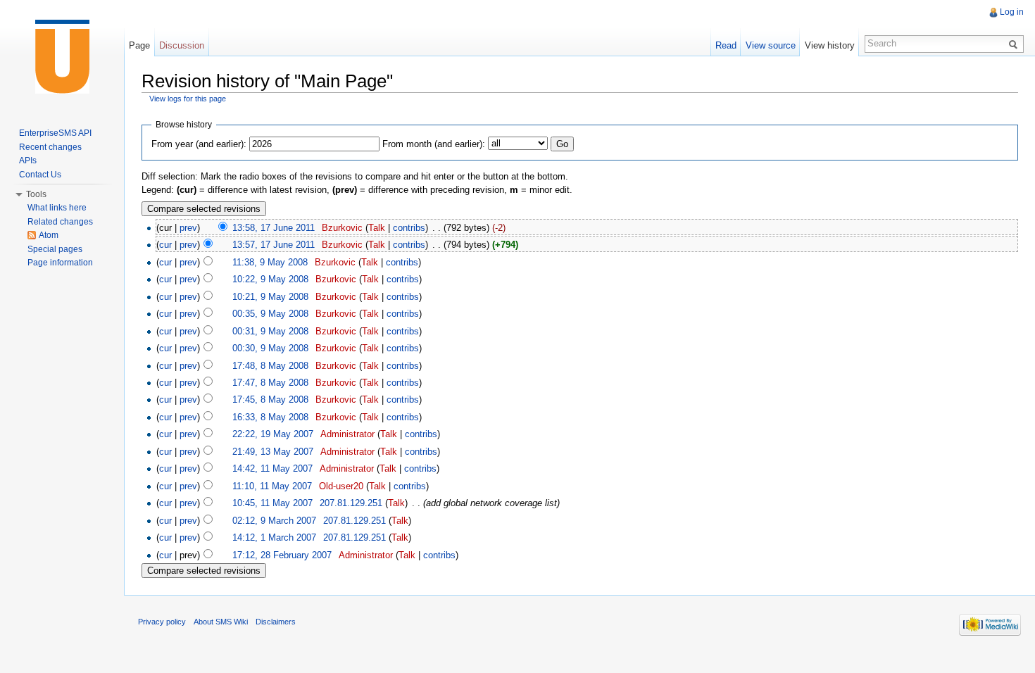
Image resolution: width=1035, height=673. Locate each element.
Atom (48, 235)
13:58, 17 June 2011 (273, 227)
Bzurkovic (342, 227)
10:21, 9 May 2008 (270, 296)
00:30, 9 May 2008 (270, 348)
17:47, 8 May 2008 (270, 382)
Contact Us (40, 175)
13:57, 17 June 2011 (273, 244)
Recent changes (50, 147)
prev (188, 227)
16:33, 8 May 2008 (270, 417)
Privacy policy (162, 621)
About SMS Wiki (221, 621)
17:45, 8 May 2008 (270, 399)
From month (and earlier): (433, 144)
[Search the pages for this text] (1015, 43)
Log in (1012, 12)
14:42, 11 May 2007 (272, 468)
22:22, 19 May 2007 (272, 434)
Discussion (181, 45)
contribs (409, 227)
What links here (57, 208)
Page (139, 45)
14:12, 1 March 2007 (274, 537)
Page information (60, 263)
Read (725, 45)
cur (165, 244)
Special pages (54, 249)
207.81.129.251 (351, 503)
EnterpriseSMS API (55, 133)
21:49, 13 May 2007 (272, 451)
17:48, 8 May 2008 (270, 365)
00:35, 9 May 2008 (270, 313)
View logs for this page (187, 98)
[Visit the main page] (62, 56)
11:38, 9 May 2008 (270, 262)
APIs (28, 160)
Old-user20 (341, 486)
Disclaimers (276, 621)
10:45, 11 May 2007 (272, 503)
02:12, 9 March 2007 (274, 520)
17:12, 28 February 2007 (282, 555)
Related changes (60, 222)
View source (771, 45)
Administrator (347, 434)
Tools (36, 194)
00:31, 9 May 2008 (270, 331)
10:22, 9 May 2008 (270, 279)
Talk (376, 227)
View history (830, 45)
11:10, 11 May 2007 (272, 486)
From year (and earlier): (198, 144)
